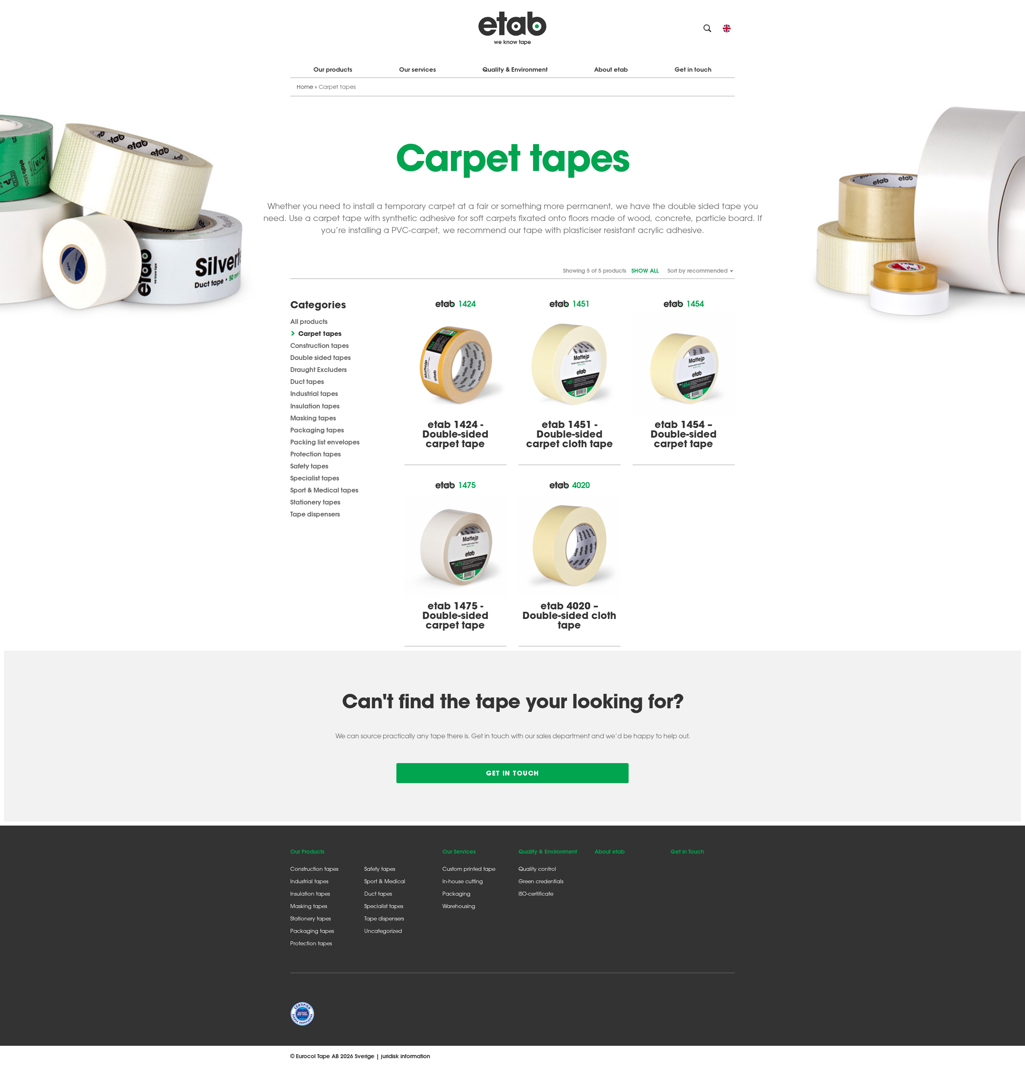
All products (309, 321)
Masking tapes (313, 418)
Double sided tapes (320, 357)
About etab (611, 69)
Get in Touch (687, 851)
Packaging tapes (317, 430)
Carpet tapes (320, 333)
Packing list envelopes (325, 442)
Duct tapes (307, 381)
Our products (333, 69)
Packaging (456, 893)
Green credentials (541, 881)
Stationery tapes (315, 502)
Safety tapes (309, 466)
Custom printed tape (468, 868)
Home (305, 86)
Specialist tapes (314, 478)
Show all (645, 270)
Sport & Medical (384, 881)
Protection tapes (315, 454)
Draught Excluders (318, 369)
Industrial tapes (314, 393)
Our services (417, 69)
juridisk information (405, 1056)
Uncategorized (383, 930)
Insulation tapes (315, 406)
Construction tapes (319, 345)
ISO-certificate (536, 893)
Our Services (459, 851)
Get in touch (693, 69)
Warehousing (458, 905)
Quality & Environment (515, 69)
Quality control (537, 868)
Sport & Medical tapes (324, 490)
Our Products (307, 851)
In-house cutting (462, 881)
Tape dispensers (315, 514)
